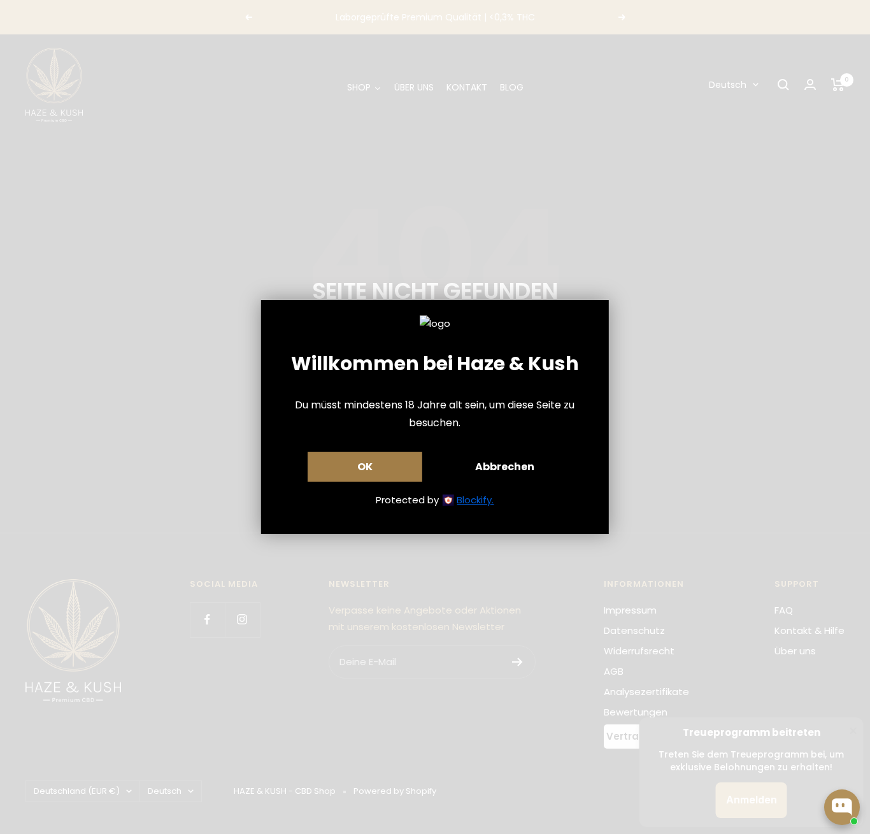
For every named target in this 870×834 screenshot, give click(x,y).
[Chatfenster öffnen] (842, 807)
